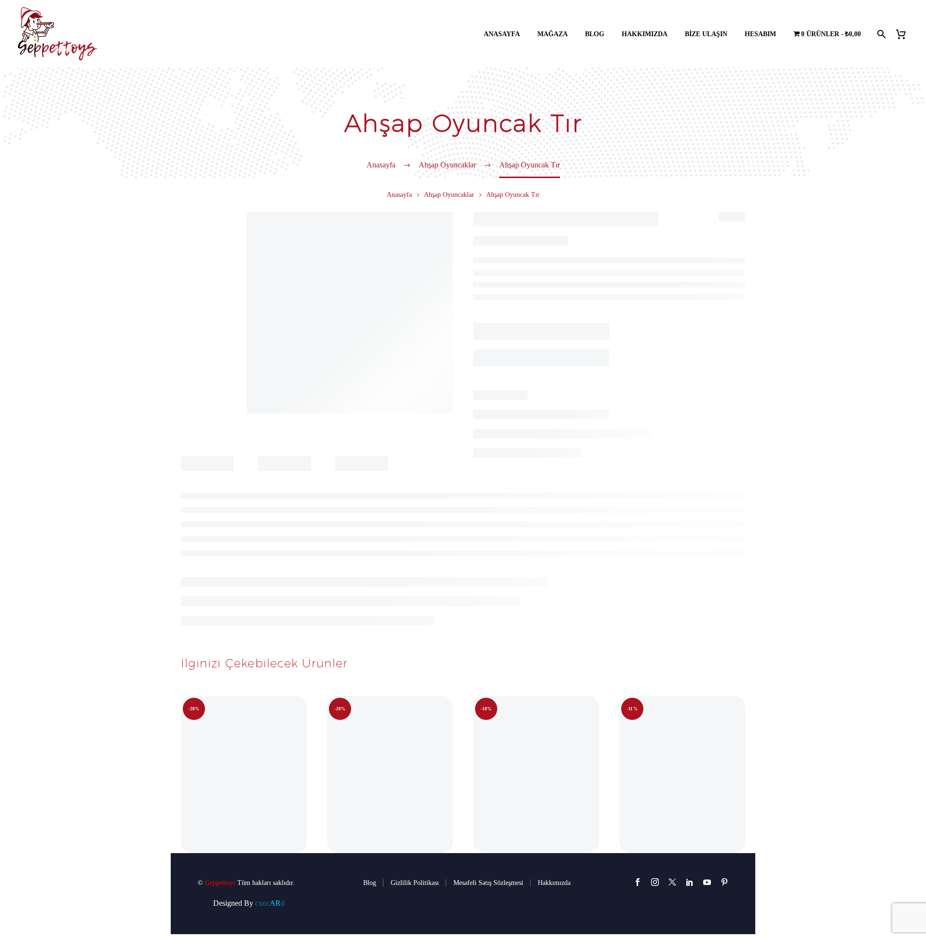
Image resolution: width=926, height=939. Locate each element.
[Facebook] (502, 417)
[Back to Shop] (730, 216)
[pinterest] (724, 882)
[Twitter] (516, 417)
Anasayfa (502, 34)
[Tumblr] (545, 417)
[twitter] (672, 882)
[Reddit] (574, 417)
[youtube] (707, 882)
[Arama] (880, 34)
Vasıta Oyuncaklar (602, 402)
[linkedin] (690, 882)
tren (589, 310)
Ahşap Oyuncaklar (449, 194)
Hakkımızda (644, 34)
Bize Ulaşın (706, 34)
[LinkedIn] (560, 417)
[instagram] (655, 882)
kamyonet (557, 310)
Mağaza (552, 34)
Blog (594, 34)
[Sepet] (904, 34)
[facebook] (637, 882)
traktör (529, 310)
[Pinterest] (531, 417)
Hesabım (760, 34)
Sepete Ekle (528, 367)
